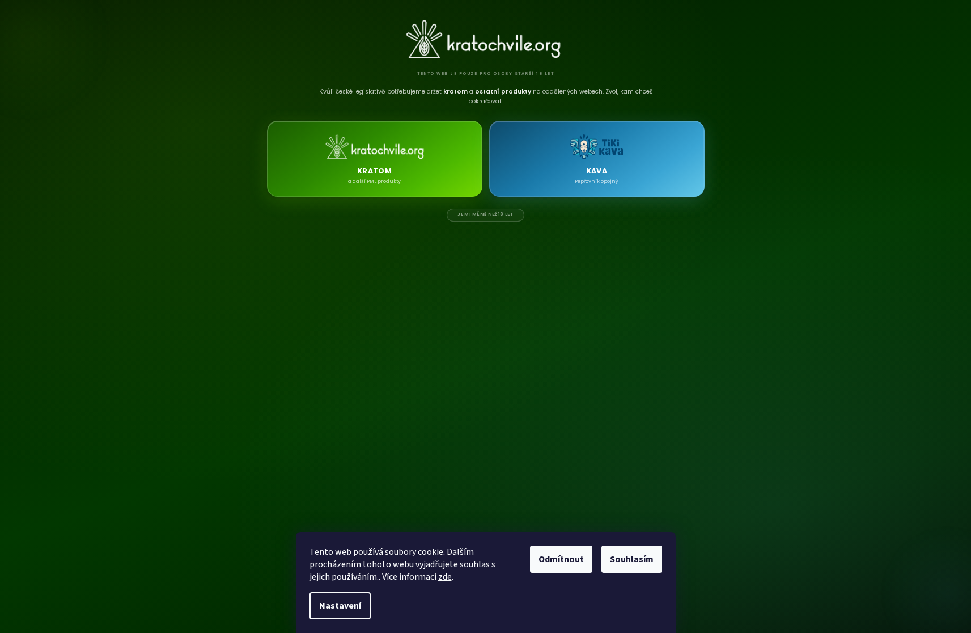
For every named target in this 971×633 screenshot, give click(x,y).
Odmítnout (561, 559)
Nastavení (340, 606)
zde (445, 577)
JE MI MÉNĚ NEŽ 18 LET (485, 214)
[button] (374, 159)
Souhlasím (632, 559)
